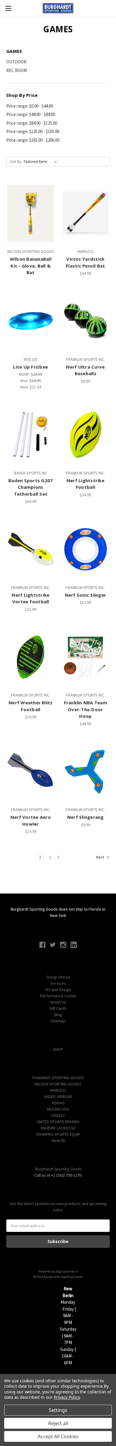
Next (100, 857)
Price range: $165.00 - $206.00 (32, 140)
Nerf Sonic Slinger (85, 595)
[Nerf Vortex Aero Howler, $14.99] (30, 771)
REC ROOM (16, 70)
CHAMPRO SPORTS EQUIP (58, 1134)
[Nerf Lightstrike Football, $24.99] (85, 435)
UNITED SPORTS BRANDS (58, 1121)
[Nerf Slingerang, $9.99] (85, 771)
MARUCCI (58, 1090)
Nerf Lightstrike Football (85, 483)
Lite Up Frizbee (30, 367)
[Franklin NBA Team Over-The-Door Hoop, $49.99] (85, 657)
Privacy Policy (67, 1397)
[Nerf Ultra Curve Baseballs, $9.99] (85, 321)
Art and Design (58, 989)
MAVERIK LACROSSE (58, 1128)
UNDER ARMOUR (58, 1096)
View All (58, 1140)
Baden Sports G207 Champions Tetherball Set (30, 487)
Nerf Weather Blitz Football (31, 706)
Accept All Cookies (58, 1436)
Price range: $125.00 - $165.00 (32, 131)
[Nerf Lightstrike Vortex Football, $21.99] (30, 549)
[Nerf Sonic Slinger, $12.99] (85, 549)
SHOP (58, 1049)
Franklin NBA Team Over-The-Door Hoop (85, 709)
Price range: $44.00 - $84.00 (30, 114)
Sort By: (16, 161)
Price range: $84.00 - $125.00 (31, 123)
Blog (58, 1014)
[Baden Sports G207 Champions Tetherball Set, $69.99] (30, 435)
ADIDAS (58, 1103)
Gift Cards (58, 1008)
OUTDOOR (16, 62)
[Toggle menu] (8, 8)
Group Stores (58, 977)
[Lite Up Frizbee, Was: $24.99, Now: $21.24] (30, 321)
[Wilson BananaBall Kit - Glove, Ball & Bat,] (30, 213)
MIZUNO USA (58, 1109)
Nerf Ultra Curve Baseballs (85, 370)
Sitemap (58, 1021)
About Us (58, 1002)
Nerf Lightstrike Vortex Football (30, 598)
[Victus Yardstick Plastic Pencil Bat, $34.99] (85, 213)
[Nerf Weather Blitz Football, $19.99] (30, 657)
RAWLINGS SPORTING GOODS (58, 1077)
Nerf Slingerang (85, 817)
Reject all (58, 1423)
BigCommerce (67, 1271)
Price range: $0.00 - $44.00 (29, 106)
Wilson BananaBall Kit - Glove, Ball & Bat (30, 265)
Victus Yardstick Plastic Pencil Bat (85, 262)
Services (58, 983)
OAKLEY (58, 1115)
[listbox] (41, 161)
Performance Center (58, 995)
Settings (58, 1410)
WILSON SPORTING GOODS (58, 1084)
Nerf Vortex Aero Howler (30, 820)
